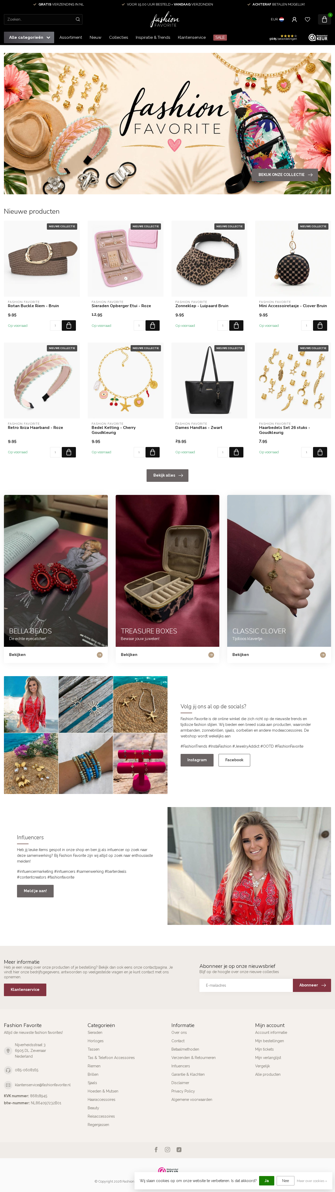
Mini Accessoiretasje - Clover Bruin (293, 305)
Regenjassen (98, 1125)
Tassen (93, 1049)
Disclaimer (180, 1083)
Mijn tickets (264, 1049)
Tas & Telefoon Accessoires (111, 1058)
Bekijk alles (164, 475)
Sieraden (95, 1032)
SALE (220, 37)
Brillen (93, 1074)
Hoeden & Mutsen (103, 1091)
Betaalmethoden (185, 1049)
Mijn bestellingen (269, 1041)
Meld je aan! (35, 891)
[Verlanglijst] (307, 19)
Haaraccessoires (101, 1099)
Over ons (179, 1032)
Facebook (234, 760)
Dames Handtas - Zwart (198, 427)
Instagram (197, 760)
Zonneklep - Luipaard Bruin (201, 305)
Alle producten (268, 1074)
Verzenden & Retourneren (193, 1058)
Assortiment (70, 37)
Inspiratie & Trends (153, 37)
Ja (267, 1181)
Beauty (93, 1108)
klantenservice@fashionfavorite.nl (43, 1085)
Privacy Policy (183, 1091)
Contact (178, 1041)
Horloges (96, 1041)
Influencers (180, 1066)
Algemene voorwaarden (191, 1099)
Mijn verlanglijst (268, 1058)
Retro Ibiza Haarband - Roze (35, 427)
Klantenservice (192, 37)
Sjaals (92, 1083)
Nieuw (96, 37)
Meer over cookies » (312, 1181)
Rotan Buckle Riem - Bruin (33, 305)
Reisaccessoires (101, 1116)
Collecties (118, 37)
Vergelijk (262, 1066)
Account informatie (271, 1032)
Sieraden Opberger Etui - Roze (121, 305)
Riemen (94, 1066)
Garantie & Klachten (188, 1074)
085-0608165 (26, 1070)
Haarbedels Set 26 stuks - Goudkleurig (284, 430)
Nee (285, 1181)
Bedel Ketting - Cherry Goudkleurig (114, 430)
